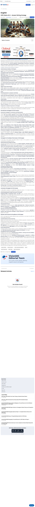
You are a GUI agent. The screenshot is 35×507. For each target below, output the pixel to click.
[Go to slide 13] (25, 59)
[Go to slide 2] (9, 59)
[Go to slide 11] (22, 59)
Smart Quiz (3, 391)
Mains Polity (10, 249)
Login (32, 4)
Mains (26, 247)
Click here (22, 433)
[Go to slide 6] (15, 59)
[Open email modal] (1, 1)
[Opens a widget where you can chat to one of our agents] (31, 505)
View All (32, 271)
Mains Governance (4, 249)
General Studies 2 (10, 247)
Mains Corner (4, 380)
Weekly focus (4, 385)
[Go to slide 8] (18, 59)
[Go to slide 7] (16, 59)
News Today (3, 383)
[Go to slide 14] (27, 59)
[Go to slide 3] (10, 59)
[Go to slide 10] (21, 59)
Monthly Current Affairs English (7, 386)
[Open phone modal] (0, 1)
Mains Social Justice (17, 249)
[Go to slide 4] (12, 59)
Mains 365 (3, 390)
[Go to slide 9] (19, 59)
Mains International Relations (19, 247)
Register (28, 4)
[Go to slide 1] (8, 59)
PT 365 (3, 388)
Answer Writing (3, 247)
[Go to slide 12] (24, 59)
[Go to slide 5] (13, 59)
